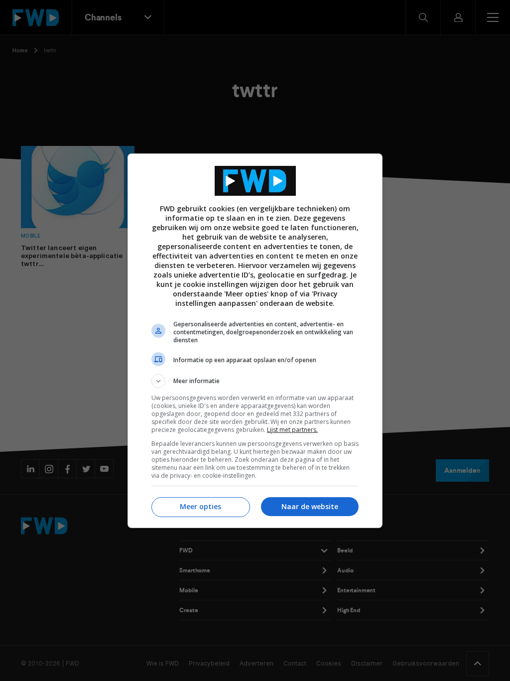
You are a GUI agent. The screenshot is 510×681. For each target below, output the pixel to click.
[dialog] (255, 340)
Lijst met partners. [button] (292, 429)
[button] (255, 381)
